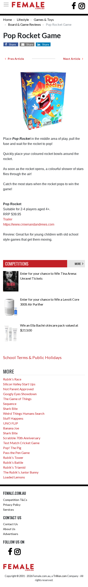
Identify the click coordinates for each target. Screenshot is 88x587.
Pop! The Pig (12, 448)
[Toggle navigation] (7, 4)
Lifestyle (23, 19)
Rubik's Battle (13, 462)
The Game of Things (17, 399)
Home (7, 19)
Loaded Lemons (14, 477)
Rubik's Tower (13, 457)
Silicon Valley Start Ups (19, 384)
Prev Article (15, 58)
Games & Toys (44, 19)
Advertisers (10, 534)
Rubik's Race (12, 379)
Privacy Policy (11, 504)
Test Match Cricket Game (21, 443)
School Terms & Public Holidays (32, 357)
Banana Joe (11, 428)
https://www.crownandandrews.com (28, 224)
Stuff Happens (13, 418)
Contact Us (10, 524)
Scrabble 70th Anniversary (21, 438)
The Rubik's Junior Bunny (20, 472)
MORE (78, 263)
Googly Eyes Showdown (20, 394)
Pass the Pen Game (16, 453)
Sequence (9, 404)
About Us (9, 529)
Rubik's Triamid (14, 467)
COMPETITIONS (16, 264)
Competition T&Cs (15, 499)
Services (8, 509)
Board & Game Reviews (24, 24)
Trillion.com (60, 576)
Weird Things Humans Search (23, 413)
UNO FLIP (10, 423)
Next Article (72, 58)
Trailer (7, 219)
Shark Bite (10, 408)
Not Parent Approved (18, 389)
